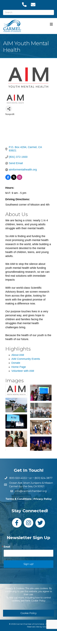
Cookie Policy (38, 600)
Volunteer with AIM (22, 370)
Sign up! (28, 564)
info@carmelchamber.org (31, 491)
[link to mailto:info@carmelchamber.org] (33, 4)
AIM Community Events (25, 358)
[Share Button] (8, 108)
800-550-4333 (18, 478)
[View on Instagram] (19, 179)
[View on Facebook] (8, 179)
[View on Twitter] (13, 179)
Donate (15, 362)
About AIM (17, 354)
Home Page (18, 366)
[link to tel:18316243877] (24, 4)
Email (7, 546)
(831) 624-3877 (43, 478)
